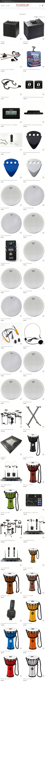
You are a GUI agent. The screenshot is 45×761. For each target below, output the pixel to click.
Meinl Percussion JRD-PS (28, 484)
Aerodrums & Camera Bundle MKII (7, 69)
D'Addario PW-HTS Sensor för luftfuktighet (9, 124)
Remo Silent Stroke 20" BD (28, 208)
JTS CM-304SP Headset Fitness (7, 346)
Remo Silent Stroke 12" (27, 235)
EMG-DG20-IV (3, 457)
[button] (40, 5)
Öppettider (2, 1)
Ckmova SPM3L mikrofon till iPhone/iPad (9, 623)
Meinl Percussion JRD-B (5, 651)
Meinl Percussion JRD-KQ (28, 595)
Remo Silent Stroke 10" (27, 263)
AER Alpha (3, 41)
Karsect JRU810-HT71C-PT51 (28, 540)
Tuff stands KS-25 (26, 429)
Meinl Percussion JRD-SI (28, 568)
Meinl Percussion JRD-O (27, 651)
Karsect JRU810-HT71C (5, 568)
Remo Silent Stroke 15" (5, 291)
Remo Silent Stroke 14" (5, 208)
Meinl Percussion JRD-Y (27, 623)
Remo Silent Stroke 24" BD (6, 235)
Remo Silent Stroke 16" (27, 291)
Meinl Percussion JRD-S (27, 678)
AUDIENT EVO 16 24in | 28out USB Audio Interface (32, 124)
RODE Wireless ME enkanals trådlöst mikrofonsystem (33, 97)
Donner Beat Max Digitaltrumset (7, 429)
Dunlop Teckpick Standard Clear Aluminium (31, 180)
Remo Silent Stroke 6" (27, 401)
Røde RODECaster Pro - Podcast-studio (30, 512)
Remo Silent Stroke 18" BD (6, 318)
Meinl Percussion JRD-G (5, 512)
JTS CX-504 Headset (5, 97)
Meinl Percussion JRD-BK (28, 457)
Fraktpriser (16, 1)
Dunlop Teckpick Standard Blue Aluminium (9, 180)
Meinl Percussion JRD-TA (5, 595)
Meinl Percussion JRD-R (5, 678)
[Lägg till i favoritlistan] (11, 29)
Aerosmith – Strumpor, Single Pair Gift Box (31, 69)
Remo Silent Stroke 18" (27, 374)
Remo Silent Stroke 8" (27, 318)
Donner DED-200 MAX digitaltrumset (8, 540)
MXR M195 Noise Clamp (5, 263)
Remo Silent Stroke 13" (5, 401)
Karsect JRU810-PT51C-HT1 (6, 484)
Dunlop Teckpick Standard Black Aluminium (31, 152)
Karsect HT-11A (26, 346)
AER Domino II (26, 41)
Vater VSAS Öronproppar (5, 152)
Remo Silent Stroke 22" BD (6, 374)
